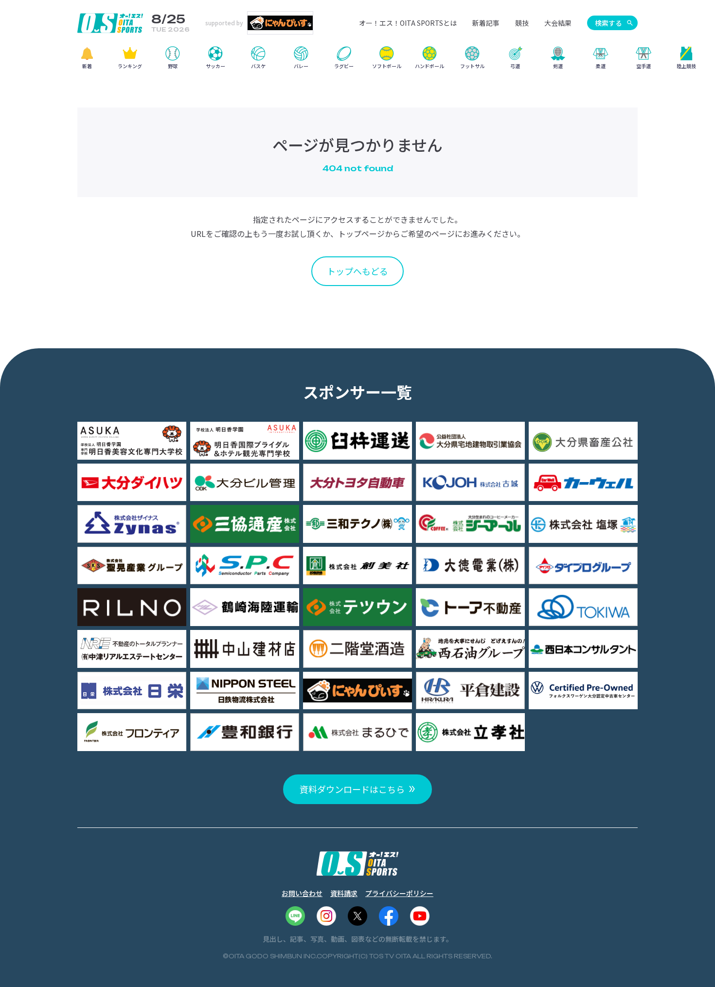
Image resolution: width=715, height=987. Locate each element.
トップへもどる (357, 271)
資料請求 (344, 893)
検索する (608, 23)
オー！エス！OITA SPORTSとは (408, 23)
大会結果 (558, 23)
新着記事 (486, 23)
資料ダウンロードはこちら (352, 789)
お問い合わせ (302, 893)
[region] (357, 61)
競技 (522, 23)
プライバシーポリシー (399, 893)
